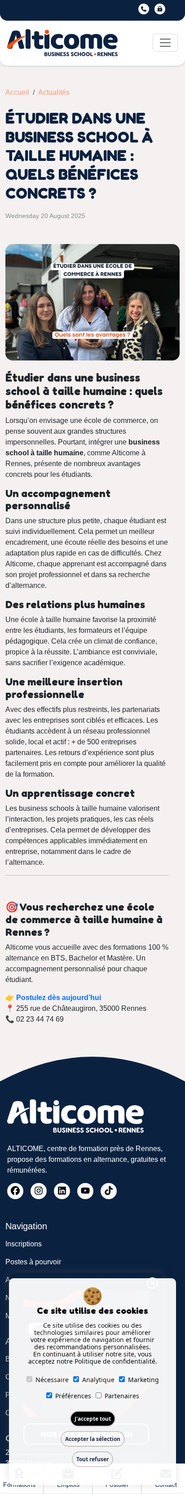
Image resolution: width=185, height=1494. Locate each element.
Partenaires (122, 1396)
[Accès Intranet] (161, 9)
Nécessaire (52, 1379)
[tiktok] (109, 1191)
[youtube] (85, 1191)
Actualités (54, 92)
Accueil (17, 92)
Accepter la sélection (92, 1439)
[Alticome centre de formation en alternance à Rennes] (62, 42)
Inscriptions (23, 1244)
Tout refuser (92, 1459)
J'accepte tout (93, 1419)
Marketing (143, 1379)
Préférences (73, 1396)
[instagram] (39, 1191)
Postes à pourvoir (33, 1262)
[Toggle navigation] (165, 43)
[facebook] (15, 1191)
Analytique (98, 1379)
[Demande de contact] (145, 9)
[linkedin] (62, 1191)
